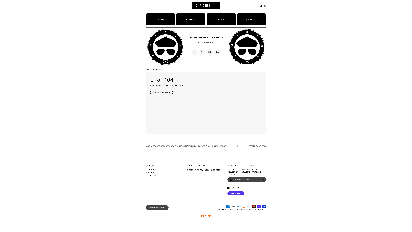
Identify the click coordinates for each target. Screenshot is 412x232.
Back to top (206, 216)
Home (147, 69)
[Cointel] (206, 5)
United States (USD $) (156, 208)
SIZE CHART (150, 172)
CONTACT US (151, 175)
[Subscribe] (263, 179)
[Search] (261, 6)
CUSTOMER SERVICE (153, 170)
